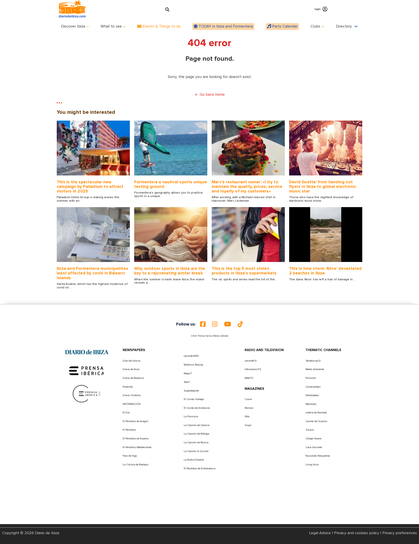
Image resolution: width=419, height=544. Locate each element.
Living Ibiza (312, 464)
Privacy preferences (399, 533)
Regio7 (188, 373)
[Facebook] (203, 324)
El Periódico (129, 430)
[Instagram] (215, 324)
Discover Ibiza (73, 26)
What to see (111, 26)
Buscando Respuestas (318, 456)
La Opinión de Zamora (197, 425)
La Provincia (191, 416)
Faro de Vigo (130, 456)
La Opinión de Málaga (196, 434)
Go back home (212, 95)
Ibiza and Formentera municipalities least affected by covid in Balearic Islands (92, 273)
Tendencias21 (313, 361)
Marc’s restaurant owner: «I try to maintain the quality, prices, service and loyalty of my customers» (247, 186)
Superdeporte (191, 391)
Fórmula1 (311, 378)
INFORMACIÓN (132, 404)
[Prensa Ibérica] (86, 371)
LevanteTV (251, 361)
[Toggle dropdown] (87, 26)
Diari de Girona (131, 361)
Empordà (128, 387)
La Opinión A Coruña (196, 451)
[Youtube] (227, 324)
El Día (126, 412)
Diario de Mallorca (133, 378)
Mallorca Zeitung (193, 365)
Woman (249, 408)
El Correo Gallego (194, 399)
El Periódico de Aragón (135, 421)
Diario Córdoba (132, 395)
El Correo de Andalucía (197, 408)
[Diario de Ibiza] (87, 352)
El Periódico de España (135, 438)
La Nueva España (194, 460)
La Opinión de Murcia (196, 442)
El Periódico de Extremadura (199, 468)
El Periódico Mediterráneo (137, 447)
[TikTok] (240, 324)
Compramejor (313, 387)
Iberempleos (312, 395)
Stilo (247, 416)
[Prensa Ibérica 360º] (87, 394)
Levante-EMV (191, 356)
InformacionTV (253, 369)
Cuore (248, 399)
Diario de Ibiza (131, 369)
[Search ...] (167, 10)
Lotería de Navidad (316, 412)
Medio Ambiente (315, 369)
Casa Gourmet (314, 447)
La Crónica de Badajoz (136, 464)
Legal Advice (320, 533)
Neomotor (311, 404)
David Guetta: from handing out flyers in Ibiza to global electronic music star (322, 186)
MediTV (249, 378)
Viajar (248, 425)
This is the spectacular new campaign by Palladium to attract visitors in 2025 (90, 186)
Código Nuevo (314, 438)
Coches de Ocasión (316, 421)
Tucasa (310, 430)
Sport (187, 382)
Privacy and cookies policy (356, 533)
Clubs (315, 26)
